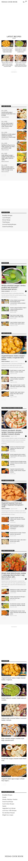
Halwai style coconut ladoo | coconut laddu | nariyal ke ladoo (7, 65)
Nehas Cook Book (5, 117)
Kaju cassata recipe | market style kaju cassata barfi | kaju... (18, 385)
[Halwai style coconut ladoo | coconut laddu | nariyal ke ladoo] (7, 58)
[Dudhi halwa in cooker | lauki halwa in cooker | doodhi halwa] (21, 43)
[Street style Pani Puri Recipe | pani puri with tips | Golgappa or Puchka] (5, 598)
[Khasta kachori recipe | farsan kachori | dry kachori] (5, 534)
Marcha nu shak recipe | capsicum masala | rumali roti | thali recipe (8, 135)
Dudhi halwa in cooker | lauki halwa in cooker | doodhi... (17, 371)
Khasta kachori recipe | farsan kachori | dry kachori (18, 533)
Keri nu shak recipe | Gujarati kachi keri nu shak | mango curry (7, 168)
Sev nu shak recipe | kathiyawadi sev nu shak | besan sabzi (7, 124)
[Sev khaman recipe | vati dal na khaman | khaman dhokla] (5, 605)
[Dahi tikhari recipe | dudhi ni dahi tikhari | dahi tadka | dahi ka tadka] (22, 157)
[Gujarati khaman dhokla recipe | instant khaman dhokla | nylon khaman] (5, 463)
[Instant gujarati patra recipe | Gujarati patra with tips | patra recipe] (5, 456)
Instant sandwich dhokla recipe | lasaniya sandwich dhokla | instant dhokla (12, 432)
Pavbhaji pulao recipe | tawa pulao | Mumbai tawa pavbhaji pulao (18, 612)
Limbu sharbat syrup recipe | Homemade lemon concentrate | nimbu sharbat (17, 301)
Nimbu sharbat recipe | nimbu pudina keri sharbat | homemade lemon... (13, 287)
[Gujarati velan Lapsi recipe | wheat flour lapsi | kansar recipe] (5, 394)
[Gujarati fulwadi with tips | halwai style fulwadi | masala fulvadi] (5, 519)
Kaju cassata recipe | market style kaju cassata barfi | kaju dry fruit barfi (20, 65)
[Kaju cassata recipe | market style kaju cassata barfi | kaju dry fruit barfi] (21, 58)
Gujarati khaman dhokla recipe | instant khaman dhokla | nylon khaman (18, 463)
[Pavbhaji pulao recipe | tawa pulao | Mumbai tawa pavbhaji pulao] (5, 612)
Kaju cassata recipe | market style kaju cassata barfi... (12, 739)
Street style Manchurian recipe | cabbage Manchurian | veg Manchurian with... (13, 575)
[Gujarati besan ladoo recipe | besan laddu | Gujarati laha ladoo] (7, 43)
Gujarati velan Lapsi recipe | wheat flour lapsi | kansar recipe (17, 393)
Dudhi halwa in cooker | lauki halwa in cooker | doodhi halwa (20, 50)
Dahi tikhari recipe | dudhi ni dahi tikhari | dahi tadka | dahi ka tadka (8, 157)
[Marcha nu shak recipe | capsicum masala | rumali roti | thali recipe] (22, 135)
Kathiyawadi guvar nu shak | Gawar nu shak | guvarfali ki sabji (8, 146)
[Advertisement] (14, 20)
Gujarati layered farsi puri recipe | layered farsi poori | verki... (12, 505)
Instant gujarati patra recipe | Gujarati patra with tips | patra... (18, 455)
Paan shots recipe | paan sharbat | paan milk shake (17, 316)
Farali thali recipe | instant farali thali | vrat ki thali (8, 113)
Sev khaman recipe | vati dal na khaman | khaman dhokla (17, 604)
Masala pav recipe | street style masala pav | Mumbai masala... (18, 590)
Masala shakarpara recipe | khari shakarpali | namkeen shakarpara (17, 526)
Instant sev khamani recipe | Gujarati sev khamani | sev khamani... (17, 448)
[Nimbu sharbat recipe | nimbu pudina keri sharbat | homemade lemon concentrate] (14, 275)
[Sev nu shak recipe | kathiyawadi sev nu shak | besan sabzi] (22, 124)
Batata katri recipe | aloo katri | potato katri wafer (18, 540)
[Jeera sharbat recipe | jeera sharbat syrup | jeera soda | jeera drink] (5, 324)
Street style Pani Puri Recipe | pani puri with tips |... (17, 597)
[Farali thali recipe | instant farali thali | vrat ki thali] (22, 113)
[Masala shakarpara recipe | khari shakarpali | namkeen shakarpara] (5, 527)
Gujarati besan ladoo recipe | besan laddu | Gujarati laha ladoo (7, 50)
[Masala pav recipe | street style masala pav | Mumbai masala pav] (5, 591)
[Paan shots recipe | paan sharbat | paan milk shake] (5, 317)
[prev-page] (13, 70)
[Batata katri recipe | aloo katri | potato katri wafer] (5, 541)
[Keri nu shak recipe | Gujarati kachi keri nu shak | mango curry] (22, 168)
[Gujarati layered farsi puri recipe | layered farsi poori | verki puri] (14, 492)
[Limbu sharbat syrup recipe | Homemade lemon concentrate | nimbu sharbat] (5, 301)
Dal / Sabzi (4, 110)
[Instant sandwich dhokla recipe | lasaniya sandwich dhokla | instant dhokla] (14, 420)
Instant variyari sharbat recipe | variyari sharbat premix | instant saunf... (18, 309)
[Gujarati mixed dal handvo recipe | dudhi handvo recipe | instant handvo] (5, 471)
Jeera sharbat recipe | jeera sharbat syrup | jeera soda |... (17, 323)
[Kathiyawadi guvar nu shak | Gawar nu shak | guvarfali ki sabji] (22, 146)
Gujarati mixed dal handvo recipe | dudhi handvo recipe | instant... (18, 470)
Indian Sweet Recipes (7, 47)
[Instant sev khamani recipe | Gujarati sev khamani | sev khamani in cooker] (5, 448)
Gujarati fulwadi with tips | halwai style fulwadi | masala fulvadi (17, 519)
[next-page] (15, 70)
